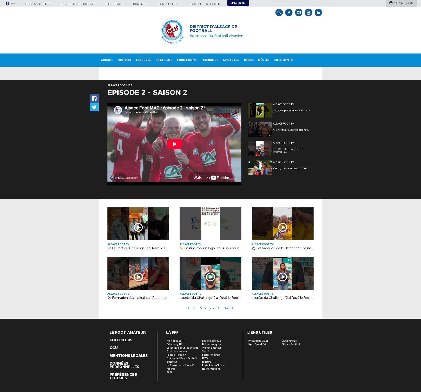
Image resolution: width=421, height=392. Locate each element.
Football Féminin (176, 354)
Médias (263, 60)
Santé (205, 351)
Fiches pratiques (211, 344)
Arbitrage (231, 60)
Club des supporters (78, 4)
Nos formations (211, 368)
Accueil (107, 60)
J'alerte (238, 3)
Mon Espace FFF (176, 340)
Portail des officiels (206, 4)
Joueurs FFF (208, 361)
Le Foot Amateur (128, 332)
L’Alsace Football (291, 344)
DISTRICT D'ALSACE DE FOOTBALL (213, 28)
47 (226, 308)
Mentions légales (129, 356)
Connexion (403, 3)
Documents (283, 60)
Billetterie (113, 4)
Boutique (140, 4)
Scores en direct (211, 354)
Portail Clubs (169, 4)
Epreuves (143, 60)
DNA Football (289, 340)
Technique (209, 60)
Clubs (249, 60)
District (125, 60)
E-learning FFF (174, 344)
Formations (187, 60)
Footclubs (121, 340)
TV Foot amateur (211, 347)
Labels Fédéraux (211, 340)
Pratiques (164, 60)
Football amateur (177, 351)
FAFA (169, 372)
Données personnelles (124, 365)
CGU (114, 348)
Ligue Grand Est (257, 344)
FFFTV (205, 358)
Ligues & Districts (37, 4)
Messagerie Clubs (258, 340)
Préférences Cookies (123, 376)
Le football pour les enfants (182, 347)
